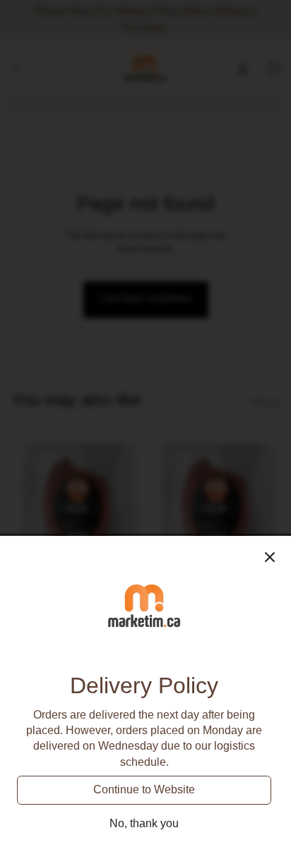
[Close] (270, 557)
